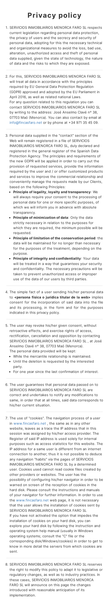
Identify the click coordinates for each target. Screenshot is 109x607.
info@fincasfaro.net (26, 122)
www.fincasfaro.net (29, 423)
